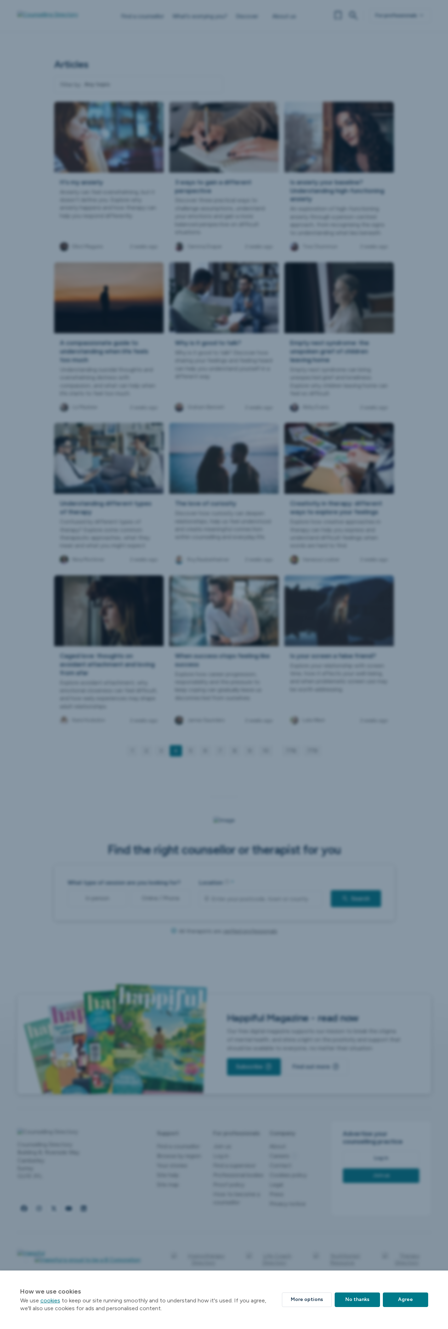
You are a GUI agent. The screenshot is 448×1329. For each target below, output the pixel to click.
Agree (405, 1299)
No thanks (357, 1299)
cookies (50, 1300)
